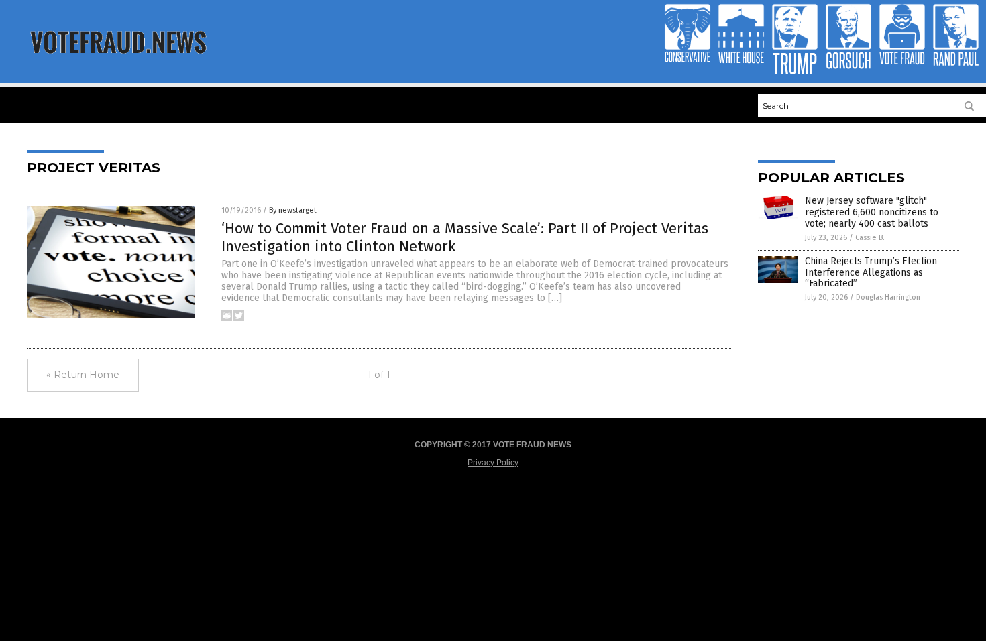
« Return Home (82, 375)
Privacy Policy (493, 462)
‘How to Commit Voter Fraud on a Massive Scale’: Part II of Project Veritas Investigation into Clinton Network (464, 237)
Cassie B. (870, 237)
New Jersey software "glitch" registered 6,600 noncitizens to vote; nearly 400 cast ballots (871, 212)
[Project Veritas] (118, 59)
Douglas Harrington (888, 297)
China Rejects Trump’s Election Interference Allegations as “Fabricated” (871, 272)
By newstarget (293, 210)
